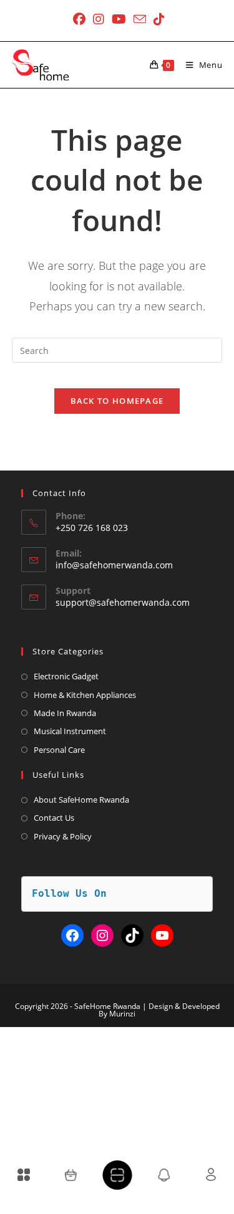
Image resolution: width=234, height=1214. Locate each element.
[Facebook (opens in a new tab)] (79, 19)
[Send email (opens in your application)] (140, 19)
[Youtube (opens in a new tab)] (119, 19)
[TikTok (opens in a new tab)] (157, 19)
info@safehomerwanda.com (114, 565)
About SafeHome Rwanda (81, 799)
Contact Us (54, 817)
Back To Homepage (117, 400)
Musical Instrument (70, 731)
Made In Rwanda (65, 713)
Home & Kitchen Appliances (85, 694)
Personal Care (59, 749)
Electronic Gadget (66, 676)
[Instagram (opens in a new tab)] (98, 19)
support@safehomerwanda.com (123, 602)
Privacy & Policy (63, 836)
